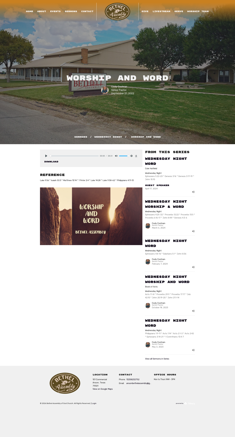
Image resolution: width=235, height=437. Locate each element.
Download (51, 161)
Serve (178, 11)
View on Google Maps (103, 389)
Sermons (71, 11)
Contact (87, 11)
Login (94, 403)
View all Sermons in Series (157, 359)
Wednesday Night (108, 137)
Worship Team (198, 11)
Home (29, 11)
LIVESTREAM (161, 11)
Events (55, 11)
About (41, 11)
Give (145, 11)
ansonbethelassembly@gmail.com (138, 383)
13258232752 (132, 379)
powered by (184, 406)
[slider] (74, 156)
